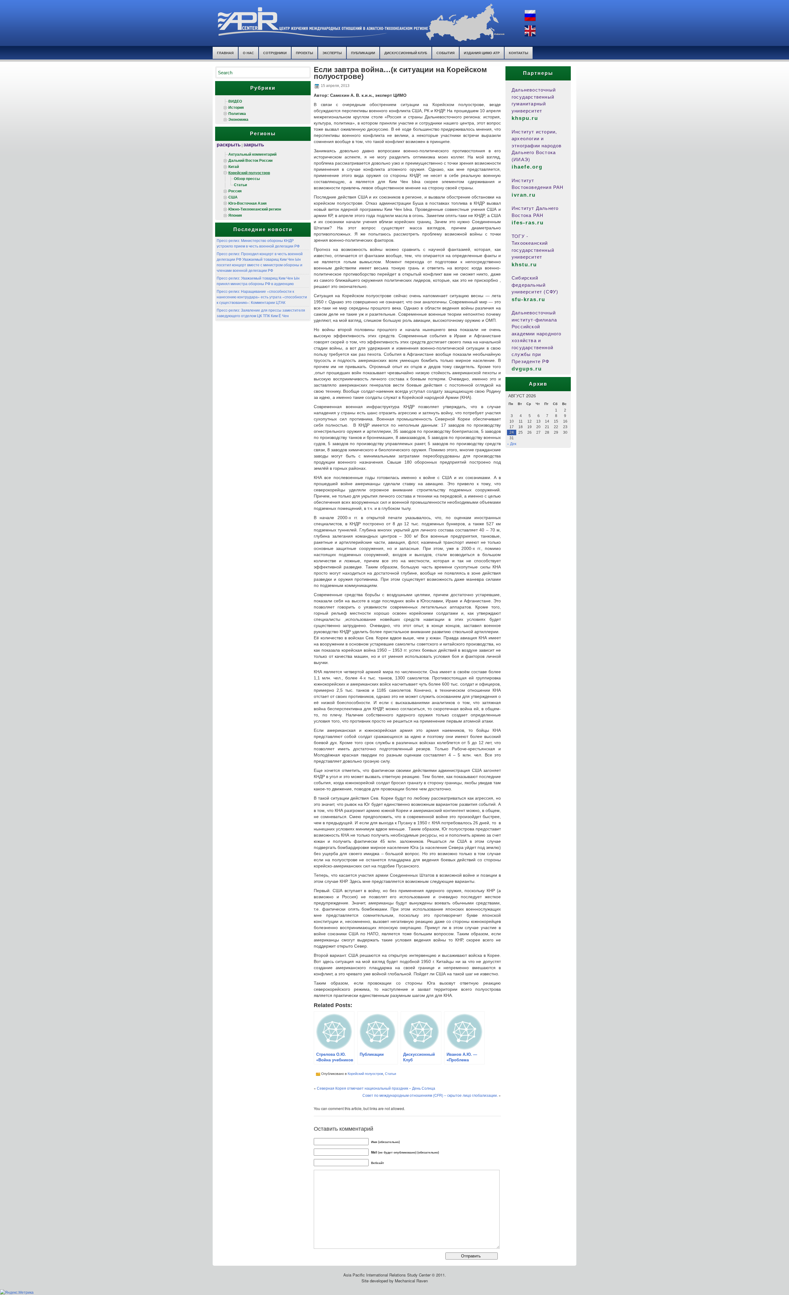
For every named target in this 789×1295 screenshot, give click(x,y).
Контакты (518, 53)
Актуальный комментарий (252, 154)
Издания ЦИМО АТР (482, 53)
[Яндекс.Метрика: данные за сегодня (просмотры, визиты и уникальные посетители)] (17, 1292)
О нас (248, 53)
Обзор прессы (247, 178)
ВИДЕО (235, 101)
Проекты (304, 53)
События (445, 53)
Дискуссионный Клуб (405, 53)
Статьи (240, 184)
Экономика (238, 119)
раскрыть (229, 144)
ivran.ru (524, 195)
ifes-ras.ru (528, 223)
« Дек (511, 443)
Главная (225, 53)
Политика (237, 113)
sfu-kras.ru (528, 299)
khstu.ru (524, 265)
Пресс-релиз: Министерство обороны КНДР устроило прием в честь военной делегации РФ (258, 243)
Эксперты (332, 53)
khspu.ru (525, 118)
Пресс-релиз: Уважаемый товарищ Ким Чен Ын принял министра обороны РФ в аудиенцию (258, 280)
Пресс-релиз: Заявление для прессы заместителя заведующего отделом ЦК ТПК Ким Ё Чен (261, 312)
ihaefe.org (527, 167)
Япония (235, 215)
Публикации (363, 53)
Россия (235, 191)
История (236, 107)
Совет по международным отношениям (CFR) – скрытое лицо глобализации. (430, 1095)
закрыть (253, 144)
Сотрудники (275, 53)
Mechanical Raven (411, 1281)
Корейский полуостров (249, 172)
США (233, 197)
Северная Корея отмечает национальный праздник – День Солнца (376, 1088)
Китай (233, 166)
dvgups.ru (527, 369)
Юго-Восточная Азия (247, 203)
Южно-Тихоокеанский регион (254, 209)
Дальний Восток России (250, 160)
